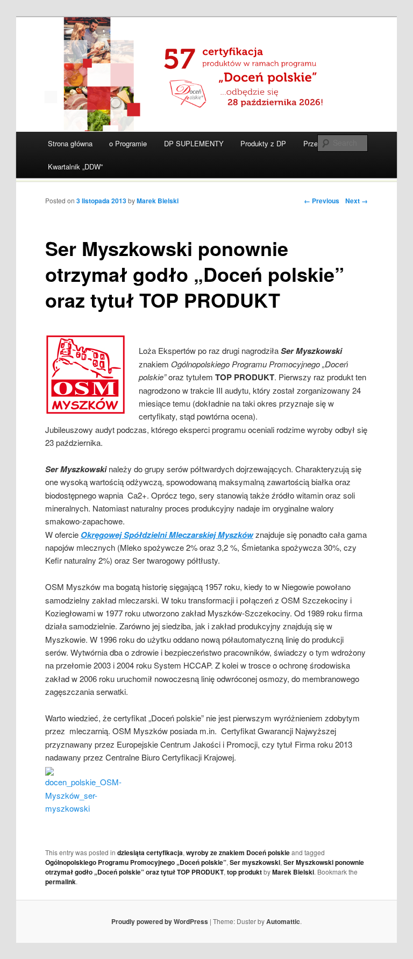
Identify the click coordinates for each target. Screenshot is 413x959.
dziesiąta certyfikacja (150, 852)
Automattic (283, 921)
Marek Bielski (158, 200)
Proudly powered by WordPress (159, 921)
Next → (356, 200)
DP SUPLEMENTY (194, 143)
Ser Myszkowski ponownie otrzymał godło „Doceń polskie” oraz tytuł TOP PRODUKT (204, 867)
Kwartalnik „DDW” (75, 166)
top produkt (244, 872)
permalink (60, 881)
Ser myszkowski (255, 862)
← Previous (321, 200)
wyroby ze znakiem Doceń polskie (238, 852)
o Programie (128, 143)
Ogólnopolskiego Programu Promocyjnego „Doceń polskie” (135, 862)
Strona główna (70, 143)
